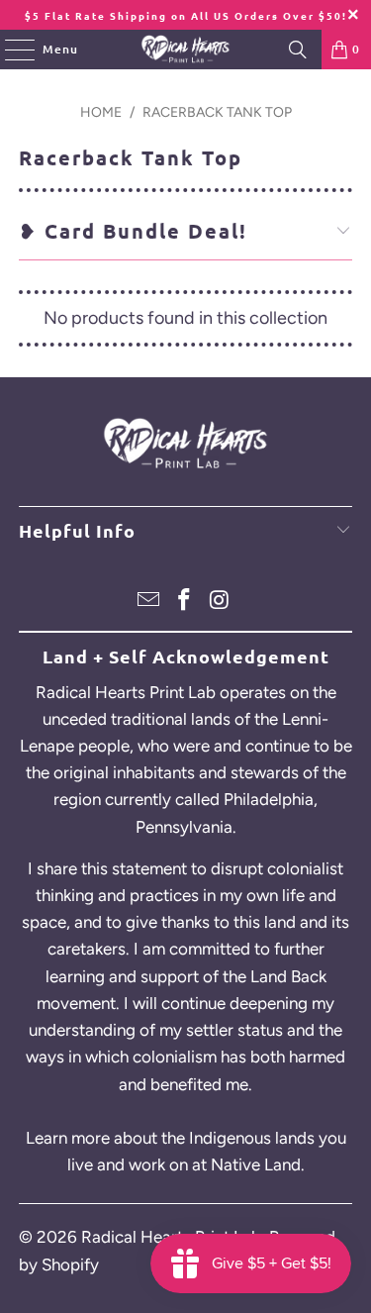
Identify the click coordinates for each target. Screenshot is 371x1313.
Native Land (256, 1164)
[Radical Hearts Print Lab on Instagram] (219, 601)
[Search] (298, 49)
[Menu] (10, 49)
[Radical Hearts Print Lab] (186, 49)
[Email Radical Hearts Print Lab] (149, 601)
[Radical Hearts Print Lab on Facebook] (185, 601)
